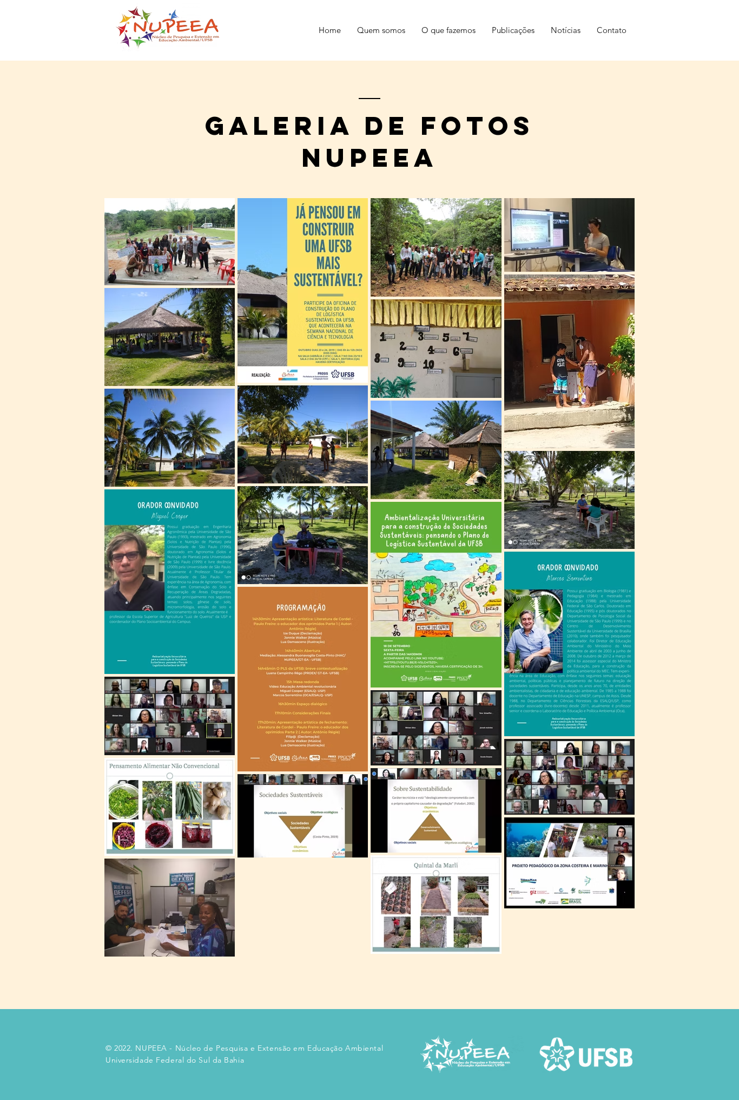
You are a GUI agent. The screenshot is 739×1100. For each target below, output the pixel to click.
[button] (381, 30)
